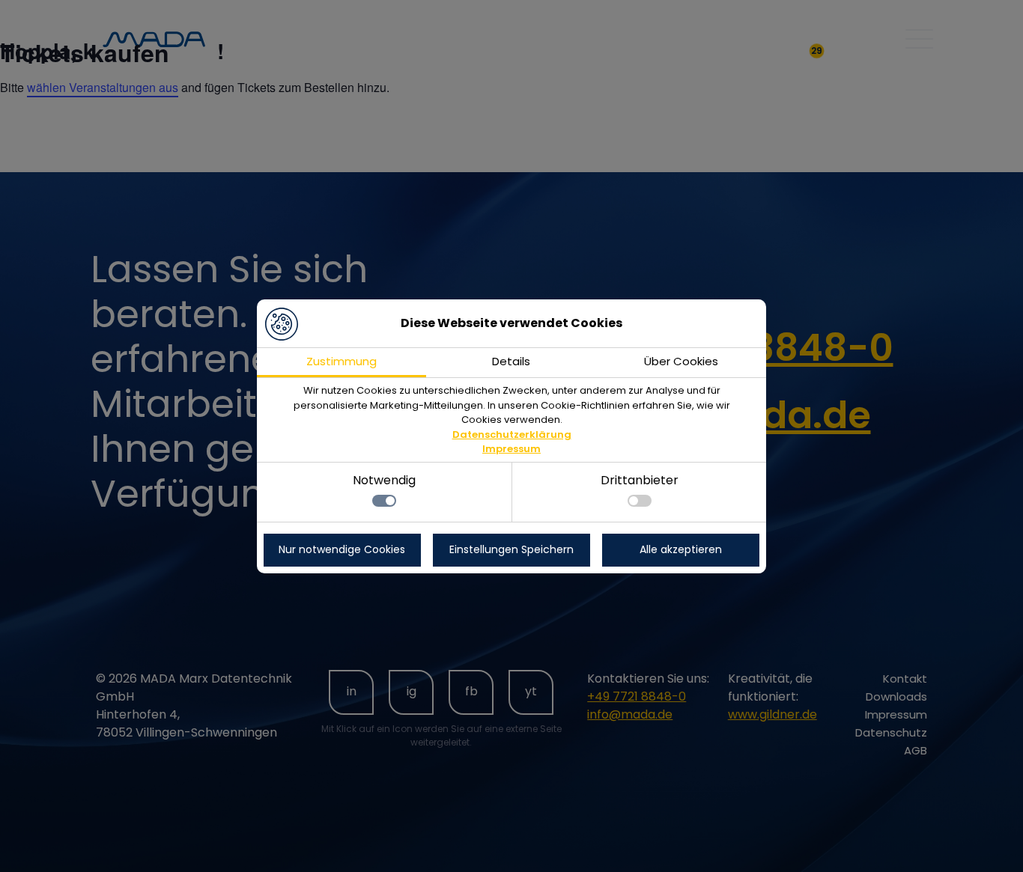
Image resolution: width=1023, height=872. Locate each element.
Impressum (511, 449)
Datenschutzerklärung (511, 434)
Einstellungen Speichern (511, 549)
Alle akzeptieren (681, 549)
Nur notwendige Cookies (342, 549)
